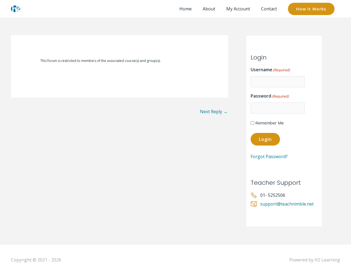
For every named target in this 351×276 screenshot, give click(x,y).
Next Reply (214, 112)
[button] (311, 9)
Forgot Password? (269, 156)
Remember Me (269, 123)
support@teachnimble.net (287, 204)
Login (265, 139)
